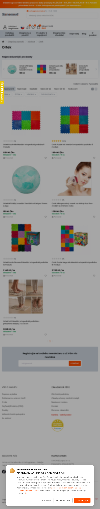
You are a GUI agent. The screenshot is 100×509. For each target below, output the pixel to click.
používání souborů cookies (28, 490)
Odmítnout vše (63, 500)
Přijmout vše (82, 500)
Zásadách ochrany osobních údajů (66, 488)
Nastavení (46, 500)
